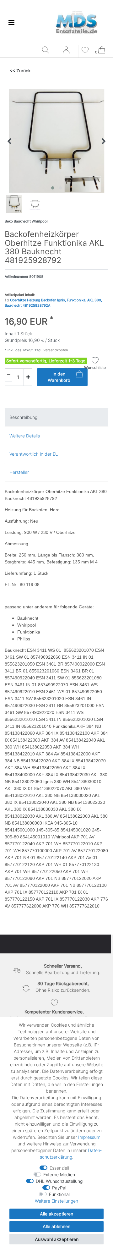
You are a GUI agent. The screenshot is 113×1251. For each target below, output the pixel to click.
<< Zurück (20, 70)
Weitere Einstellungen (56, 1201)
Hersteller (19, 472)
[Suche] (47, 50)
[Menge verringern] (8, 375)
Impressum (89, 1137)
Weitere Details (24, 435)
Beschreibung (23, 417)
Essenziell (59, 1168)
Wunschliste (95, 367)
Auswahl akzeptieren (56, 1239)
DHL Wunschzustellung (59, 1181)
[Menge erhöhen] (28, 377)
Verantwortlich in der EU (33, 454)
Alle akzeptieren (56, 1213)
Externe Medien (59, 1174)
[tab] (56, 417)
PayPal (59, 1187)
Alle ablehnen (56, 1226)
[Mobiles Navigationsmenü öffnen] (11, 22)
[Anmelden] (66, 52)
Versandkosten (55, 350)
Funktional (59, 1194)
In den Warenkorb (59, 377)
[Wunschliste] (85, 51)
